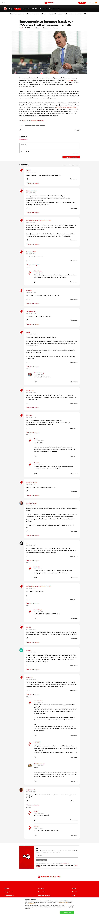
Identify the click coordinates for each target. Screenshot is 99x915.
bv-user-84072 (31, 252)
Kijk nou (43, 14)
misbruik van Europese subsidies (66, 107)
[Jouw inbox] (90, 2)
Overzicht (13, 14)
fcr (27, 543)
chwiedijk (29, 290)
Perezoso (37, 566)
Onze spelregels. (23, 139)
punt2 (28, 332)
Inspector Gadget (31, 482)
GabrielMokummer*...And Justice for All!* (38, 220)
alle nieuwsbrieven (65, 863)
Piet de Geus (37, 271)
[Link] (28, 151)
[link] (28, 125)
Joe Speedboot (30, 311)
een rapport (70, 80)
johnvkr (28, 650)
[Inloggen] (93, 3)
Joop (10, 9)
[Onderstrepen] (26, 151)
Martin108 (29, 677)
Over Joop (79, 14)
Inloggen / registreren (71, 157)
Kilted (36, 439)
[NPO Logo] (96, 3)
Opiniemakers (69, 14)
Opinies (28, 14)
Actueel (21, 14)
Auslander (37, 462)
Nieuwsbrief (52, 14)
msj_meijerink (30, 790)
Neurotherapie (38, 701)
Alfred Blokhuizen (39, 764)
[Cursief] (24, 151)
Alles (85, 14)
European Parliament (37, 120)
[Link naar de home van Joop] (5, 8)
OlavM (28, 170)
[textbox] (50, 146)
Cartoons (35, 14)
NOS (24, 120)
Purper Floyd (30, 390)
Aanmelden (41, 860)
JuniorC (36, 811)
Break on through (39, 373)
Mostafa (29, 415)
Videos (60, 14)
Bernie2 (28, 627)
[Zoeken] (87, 3)
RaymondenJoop (31, 191)
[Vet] (22, 151)
